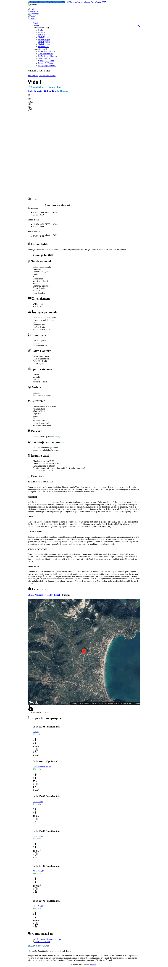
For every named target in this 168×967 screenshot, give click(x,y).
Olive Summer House (42, 767)
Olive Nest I (38, 801)
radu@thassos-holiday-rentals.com (47, 939)
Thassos (93, 965)
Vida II (36, 732)
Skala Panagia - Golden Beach (43, 91)
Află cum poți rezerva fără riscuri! (42, 75)
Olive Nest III (38, 871)
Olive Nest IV (38, 906)
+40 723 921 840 (42, 941)
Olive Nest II (38, 836)
